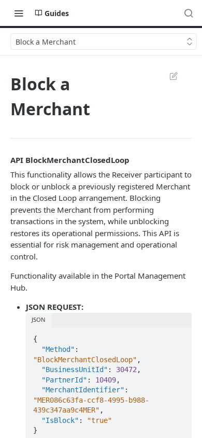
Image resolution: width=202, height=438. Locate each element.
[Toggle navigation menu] (18, 13)
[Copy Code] (179, 336)
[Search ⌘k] (188, 13)
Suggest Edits (168, 76)
